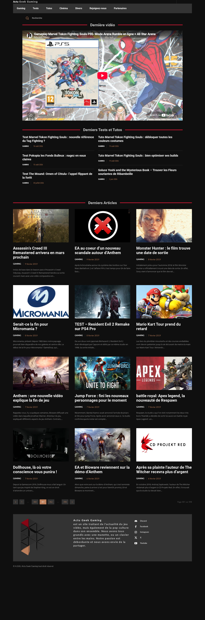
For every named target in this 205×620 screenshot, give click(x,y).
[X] (136, 538)
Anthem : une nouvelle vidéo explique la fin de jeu (38, 398)
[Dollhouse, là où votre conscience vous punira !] (41, 444)
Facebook (144, 527)
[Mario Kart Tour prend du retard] (164, 301)
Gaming (25, 146)
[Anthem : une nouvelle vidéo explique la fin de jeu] (41, 373)
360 (35, 502)
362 (51, 502)
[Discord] (136, 521)
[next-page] (72, 501)
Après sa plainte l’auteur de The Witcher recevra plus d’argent (164, 469)
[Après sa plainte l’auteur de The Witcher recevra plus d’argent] (164, 444)
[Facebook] (136, 527)
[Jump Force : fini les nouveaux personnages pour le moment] (102, 373)
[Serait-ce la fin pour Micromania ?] (41, 301)
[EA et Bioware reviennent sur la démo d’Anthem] (102, 444)
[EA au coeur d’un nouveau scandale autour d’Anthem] (102, 225)
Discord (143, 521)
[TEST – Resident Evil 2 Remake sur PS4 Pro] (102, 301)
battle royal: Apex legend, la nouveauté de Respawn (160, 398)
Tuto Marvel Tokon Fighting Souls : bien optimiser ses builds (138, 155)
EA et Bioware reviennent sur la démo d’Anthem (102, 469)
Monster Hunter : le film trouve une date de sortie (163, 250)
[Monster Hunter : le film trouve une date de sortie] (164, 225)
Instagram (144, 532)
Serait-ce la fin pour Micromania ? (30, 326)
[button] (102, 18)
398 (65, 502)
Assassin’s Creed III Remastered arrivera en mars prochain (38, 252)
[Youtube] (136, 543)
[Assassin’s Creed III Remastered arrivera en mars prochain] (41, 225)
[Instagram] (136, 532)
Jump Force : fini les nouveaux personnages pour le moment (101, 398)
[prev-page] (15, 501)
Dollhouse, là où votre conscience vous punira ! (35, 469)
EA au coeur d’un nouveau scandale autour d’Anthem (98, 250)
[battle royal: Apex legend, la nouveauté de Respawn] (164, 373)
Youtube (143, 543)
